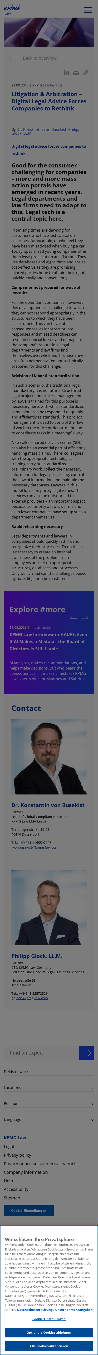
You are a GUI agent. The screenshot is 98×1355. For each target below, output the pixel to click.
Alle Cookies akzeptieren (48, 1346)
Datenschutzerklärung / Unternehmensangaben (55, 1309)
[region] (49, 1290)
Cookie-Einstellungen (49, 1319)
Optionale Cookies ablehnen (49, 1332)
